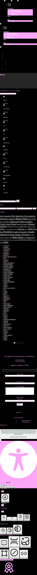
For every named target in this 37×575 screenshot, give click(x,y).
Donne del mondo (22, 224)
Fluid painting (16, 226)
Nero (30, 229)
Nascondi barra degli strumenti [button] (8, 487)
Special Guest (15, 240)
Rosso (33, 238)
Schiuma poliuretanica (4, 240)
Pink (1, 232)
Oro (35, 229)
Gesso (33, 226)
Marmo (15, 229)
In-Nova (10, 425)
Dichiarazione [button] (4, 485)
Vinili (1, 242)
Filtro (34, 208)
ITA (1, 50)
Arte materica (17, 216)
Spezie (20, 240)
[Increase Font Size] (2, 485)
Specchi (10, 240)
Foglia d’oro (23, 226)
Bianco (18, 218)
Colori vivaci (5, 224)
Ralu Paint (18, 237)
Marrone (21, 229)
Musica (26, 229)
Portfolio (8, 231)
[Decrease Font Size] (2, 491)
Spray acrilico (27, 240)
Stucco (34, 240)
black (25, 218)
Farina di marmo (9, 226)
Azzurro (12, 219)
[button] (0, 440)
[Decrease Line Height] (2, 511)
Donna (13, 224)
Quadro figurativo (20, 232)
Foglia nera (29, 226)
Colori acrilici (25, 221)
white (5, 242)
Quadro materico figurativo (19, 234)
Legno (5, 229)
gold (1, 229)
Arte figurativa (5, 216)
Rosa (29, 237)
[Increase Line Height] (2, 505)
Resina (25, 237)
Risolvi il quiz (20, 398)
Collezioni (13, 221)
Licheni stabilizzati (10, 229)
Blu (7, 222)
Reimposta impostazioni (7, 559)
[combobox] (18, 434)
